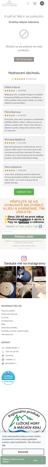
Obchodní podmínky (9, 327)
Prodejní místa (7, 321)
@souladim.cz (10, 363)
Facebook (9, 355)
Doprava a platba (8, 310)
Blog (3, 324)
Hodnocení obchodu (24, 73)
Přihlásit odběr (24, 236)
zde (3, 445)
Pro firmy (5, 317)
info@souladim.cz (12, 347)
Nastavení (23, 451)
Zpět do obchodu (24, 59)
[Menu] (42, 3)
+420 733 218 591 (12, 351)
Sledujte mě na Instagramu (24, 263)
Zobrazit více (24, 192)
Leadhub (28, 248)
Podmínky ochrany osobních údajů (14, 331)
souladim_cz (10, 359)
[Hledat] (28, 3)
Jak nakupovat (7, 334)
